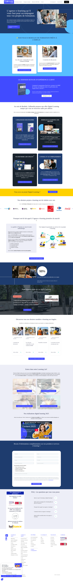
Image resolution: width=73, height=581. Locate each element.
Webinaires (42, 541)
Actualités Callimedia (54, 544)
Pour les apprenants (33, 538)
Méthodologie (13, 538)
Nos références (53, 541)
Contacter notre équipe (52, 191)
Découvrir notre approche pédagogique (36, 258)
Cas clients (42, 540)
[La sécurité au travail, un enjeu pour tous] (55, 331)
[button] (0, 208)
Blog (41, 537)
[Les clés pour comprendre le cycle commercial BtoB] (30, 331)
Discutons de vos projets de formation (13, 27)
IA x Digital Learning (14, 544)
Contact (66, 1)
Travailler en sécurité (42, 342)
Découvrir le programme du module (49, 68)
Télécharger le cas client (46, 95)
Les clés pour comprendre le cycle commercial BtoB (30, 344)
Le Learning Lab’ (44, 534)
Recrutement (52, 538)
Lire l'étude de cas (27, 309)
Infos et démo (15, 352)
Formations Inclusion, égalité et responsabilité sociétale (24, 547)
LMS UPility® (33, 534)
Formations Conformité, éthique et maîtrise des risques (24, 552)
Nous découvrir (53, 534)
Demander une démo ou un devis (25, 144)
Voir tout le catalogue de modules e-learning (36, 358)
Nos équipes (52, 540)
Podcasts (42, 538)
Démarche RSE (53, 543)
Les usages (32, 546)
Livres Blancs (43, 543)
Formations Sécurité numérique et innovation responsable (24, 540)
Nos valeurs (52, 537)
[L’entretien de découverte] (17, 331)
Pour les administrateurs (34, 537)
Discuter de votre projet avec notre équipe (50, 146)
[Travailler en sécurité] (42, 331)
